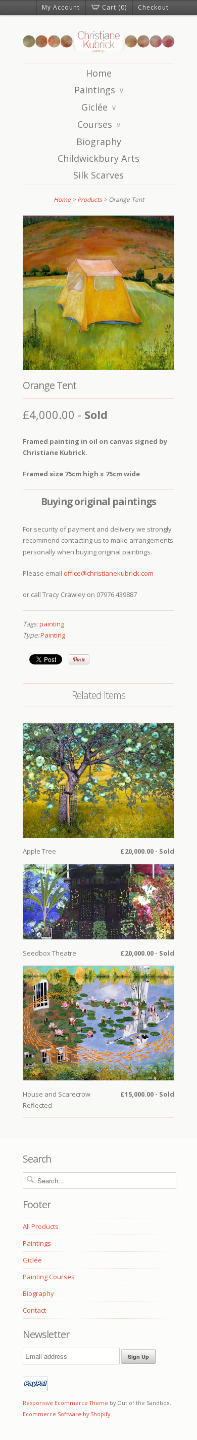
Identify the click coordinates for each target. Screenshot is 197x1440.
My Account (61, 7)
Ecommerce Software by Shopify (66, 1414)
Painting (52, 635)
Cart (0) (114, 7)
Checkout (153, 7)
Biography (98, 141)
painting (51, 623)
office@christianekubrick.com (109, 573)
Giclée (99, 107)
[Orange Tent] (98, 367)
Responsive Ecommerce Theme (65, 1403)
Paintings (99, 90)
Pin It (79, 659)
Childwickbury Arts (98, 158)
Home (99, 73)
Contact (34, 1310)
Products (89, 199)
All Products (41, 1226)
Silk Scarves (98, 175)
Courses (99, 124)
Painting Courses (49, 1276)
